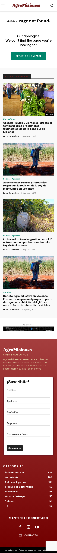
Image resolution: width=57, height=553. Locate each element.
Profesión (12, 412)
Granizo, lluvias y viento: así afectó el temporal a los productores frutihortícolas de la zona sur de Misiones (27, 127)
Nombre (11, 390)
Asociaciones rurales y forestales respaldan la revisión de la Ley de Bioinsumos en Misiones (25, 185)
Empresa (12, 423)
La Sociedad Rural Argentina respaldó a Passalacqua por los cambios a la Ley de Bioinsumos (27, 242)
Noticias (7, 292)
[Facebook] (20, 527)
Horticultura (9, 119)
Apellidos (12, 401)
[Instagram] (28, 527)
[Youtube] (37, 527)
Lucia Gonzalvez (11, 136)
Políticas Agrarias (11, 179)
